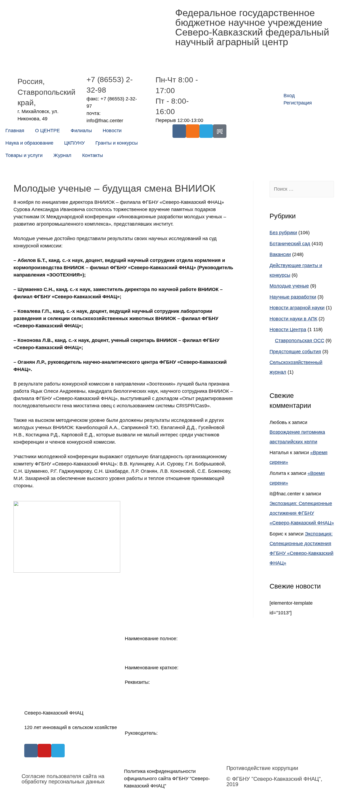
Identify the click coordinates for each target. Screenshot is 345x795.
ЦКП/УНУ (74, 143)
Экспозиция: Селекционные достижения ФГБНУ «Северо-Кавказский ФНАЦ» (302, 513)
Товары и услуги (24, 155)
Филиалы (81, 130)
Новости (112, 130)
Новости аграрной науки (297, 307)
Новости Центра (288, 329)
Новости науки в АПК (293, 318)
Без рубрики (283, 232)
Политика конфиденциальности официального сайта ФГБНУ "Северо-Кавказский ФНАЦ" (167, 779)
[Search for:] (302, 189)
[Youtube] (44, 750)
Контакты (92, 155)
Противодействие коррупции (262, 768)
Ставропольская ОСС (299, 340)
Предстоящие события (295, 351)
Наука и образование (29, 143)
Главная (14, 130)
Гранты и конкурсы (116, 143)
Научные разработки (293, 297)
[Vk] (179, 131)
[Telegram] (206, 131)
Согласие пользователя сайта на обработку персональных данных (63, 779)
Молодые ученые (289, 286)
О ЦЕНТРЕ (47, 130)
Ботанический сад (290, 243)
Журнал (62, 155)
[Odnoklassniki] (192, 131)
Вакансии (280, 254)
